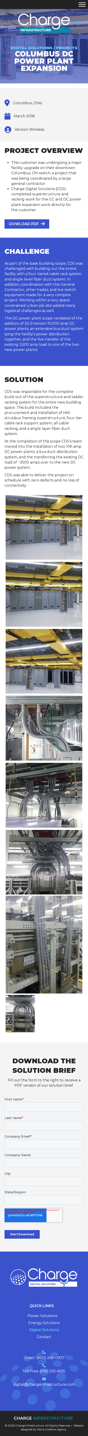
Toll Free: (31, 1371)
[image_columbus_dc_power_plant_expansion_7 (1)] (44, 527)
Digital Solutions (44, 1330)
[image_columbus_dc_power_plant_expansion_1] (20, 1013)
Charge (44, 1418)
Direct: (30, 1358)
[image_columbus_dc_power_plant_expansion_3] (44, 862)
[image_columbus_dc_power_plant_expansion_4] (44, 795)
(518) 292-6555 (53, 1371)
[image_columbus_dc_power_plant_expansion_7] (44, 594)
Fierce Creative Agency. (52, 1429)
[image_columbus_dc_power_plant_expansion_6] (44, 661)
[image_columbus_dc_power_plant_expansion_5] (44, 728)
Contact (44, 1337)
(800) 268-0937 (50, 1358)
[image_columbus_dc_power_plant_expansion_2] (44, 945)
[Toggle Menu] (82, 4)
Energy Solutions (44, 1323)
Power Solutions (42, 1316)
